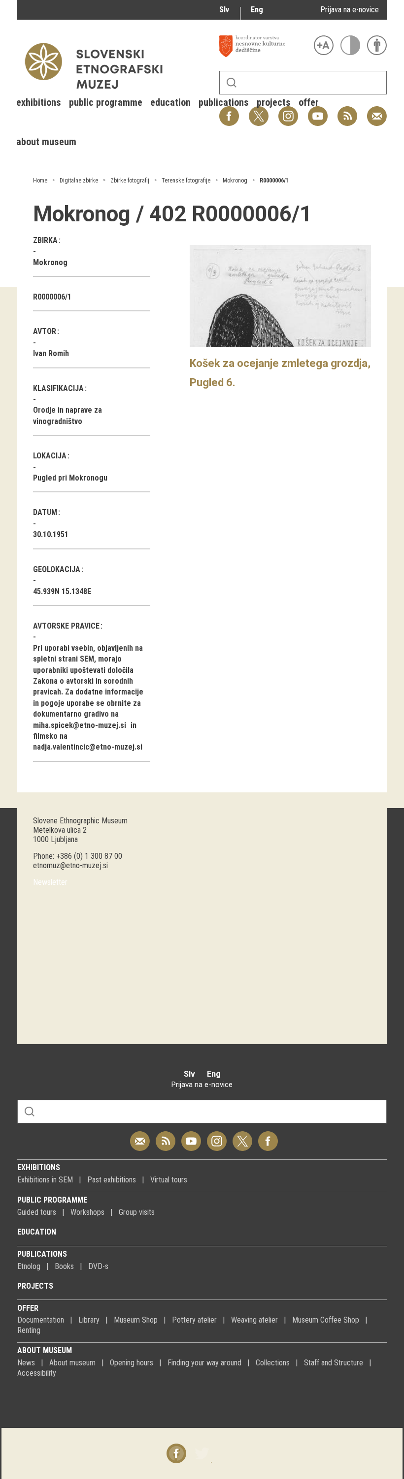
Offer (27, 1308)
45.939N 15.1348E (62, 591)
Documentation (40, 1320)
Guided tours (36, 1212)
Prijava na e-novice (349, 9)
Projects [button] (274, 102)
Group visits (137, 1212)
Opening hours (131, 1362)
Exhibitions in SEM (45, 1179)
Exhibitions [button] (38, 102)
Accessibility (36, 1373)
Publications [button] (224, 102)
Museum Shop (136, 1320)
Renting (28, 1330)
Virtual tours (168, 1179)
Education (36, 1232)
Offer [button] (309, 102)
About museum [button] (46, 142)
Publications (42, 1254)
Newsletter (50, 882)
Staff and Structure (333, 1362)
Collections (273, 1362)
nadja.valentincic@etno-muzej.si (87, 747)
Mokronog (235, 180)
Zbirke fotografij (129, 180)
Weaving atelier (254, 1320)
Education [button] (170, 102)
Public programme (52, 1200)
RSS (344, 111)
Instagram (217, 1136)
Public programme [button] (105, 102)
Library (89, 1320)
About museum (44, 1350)
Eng (257, 9)
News (26, 1362)
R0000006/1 (274, 180)
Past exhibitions (111, 1179)
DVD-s (98, 1266)
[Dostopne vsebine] (377, 45)
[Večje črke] (324, 45)
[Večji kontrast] (350, 45)
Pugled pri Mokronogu (70, 478)
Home (40, 180)
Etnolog (28, 1266)
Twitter (242, 1136)
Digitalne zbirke (79, 180)
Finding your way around (204, 1362)
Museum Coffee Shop (325, 1320)
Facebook (268, 1136)
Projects (35, 1286)
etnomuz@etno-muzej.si (70, 865)
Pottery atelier (194, 1320)
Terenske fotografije (186, 180)
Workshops (87, 1212)
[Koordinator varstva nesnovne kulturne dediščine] (264, 46)
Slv (224, 9)
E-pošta (377, 111)
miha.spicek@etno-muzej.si (79, 725)
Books (64, 1266)
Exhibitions (38, 1167)
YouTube (191, 1136)
